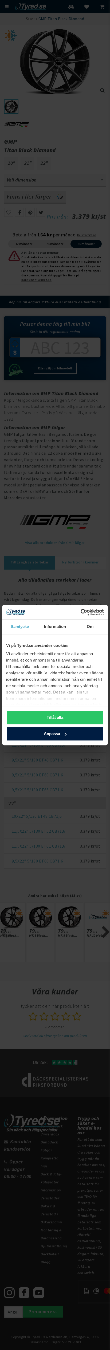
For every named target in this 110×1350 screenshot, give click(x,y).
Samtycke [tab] (20, 626)
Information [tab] (55, 626)
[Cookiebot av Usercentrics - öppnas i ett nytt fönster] (80, 612)
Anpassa (52, 733)
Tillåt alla (55, 717)
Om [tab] (90, 626)
